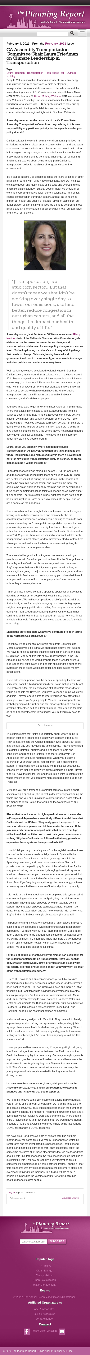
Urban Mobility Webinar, (47, 96)
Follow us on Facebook (26, 1332)
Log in (11, 1192)
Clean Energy (44, 1270)
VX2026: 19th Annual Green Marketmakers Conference (44, 1297)
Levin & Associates (44, 1313)
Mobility (10, 76)
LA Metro (72, 72)
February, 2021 (55, 43)
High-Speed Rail (54, 72)
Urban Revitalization (44, 1280)
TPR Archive (44, 1265)
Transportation (35, 72)
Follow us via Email (62, 1332)
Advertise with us (70, 1198)
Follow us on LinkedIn (44, 1330)
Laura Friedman (15, 72)
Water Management (44, 1284)
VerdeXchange (44, 1318)
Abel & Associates (44, 1309)
